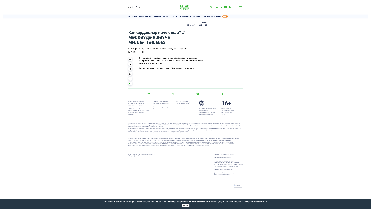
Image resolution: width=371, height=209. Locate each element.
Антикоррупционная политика (222, 157)
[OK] (230, 7)
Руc (129, 7)
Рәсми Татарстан (170, 16)
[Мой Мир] (130, 79)
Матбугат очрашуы (153, 16)
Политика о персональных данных (224, 154)
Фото (141, 16)
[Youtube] (225, 7)
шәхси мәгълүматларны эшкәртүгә (173, 202)
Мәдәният (197, 16)
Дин (204, 16)
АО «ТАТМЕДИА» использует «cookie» (225, 161)
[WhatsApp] (130, 74)
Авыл (218, 16)
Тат (139, 7)
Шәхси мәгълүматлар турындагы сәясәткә (197, 202)
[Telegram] (221, 7)
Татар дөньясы (185, 16)
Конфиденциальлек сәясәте (223, 202)
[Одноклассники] (130, 69)
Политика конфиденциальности (223, 169)
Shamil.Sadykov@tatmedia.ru (222, 174)
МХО (225, 16)
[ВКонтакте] (130, 59)
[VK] (217, 7)
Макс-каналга (178, 68)
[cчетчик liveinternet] (230, 183)
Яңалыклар (133, 16)
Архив (204, 22)
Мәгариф (211, 16)
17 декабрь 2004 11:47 (197, 25)
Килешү (185, 205)
